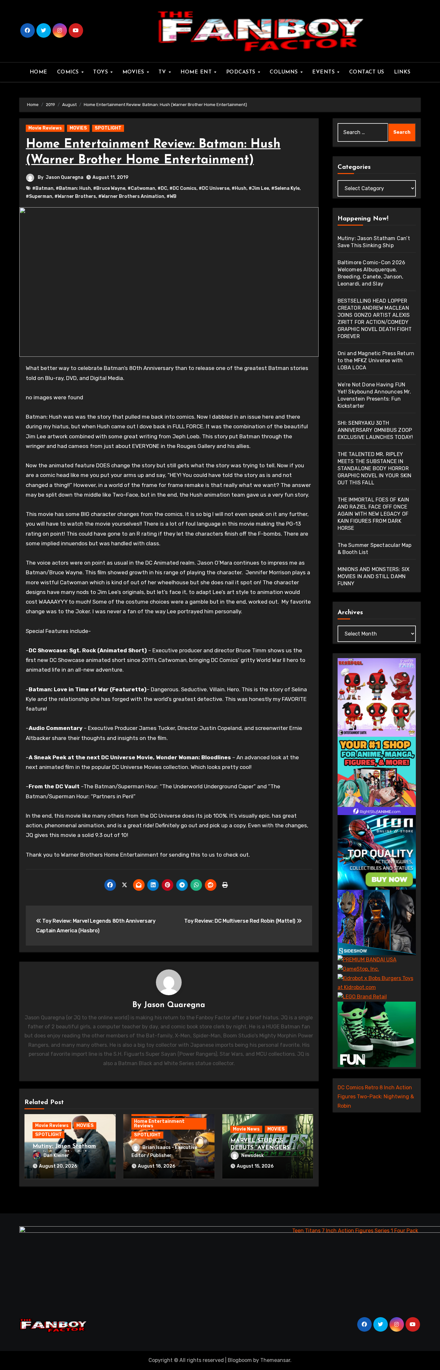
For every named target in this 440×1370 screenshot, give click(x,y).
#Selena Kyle (285, 188)
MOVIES (134, 72)
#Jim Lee (259, 188)
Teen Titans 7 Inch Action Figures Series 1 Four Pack (355, 1231)
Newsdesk (252, 1155)
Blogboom (240, 1360)
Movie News (246, 1129)
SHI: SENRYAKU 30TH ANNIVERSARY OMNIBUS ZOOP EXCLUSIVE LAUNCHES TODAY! (375, 430)
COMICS (69, 72)
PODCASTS (241, 72)
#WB (172, 196)
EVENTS (324, 72)
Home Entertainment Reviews (159, 1124)
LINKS (402, 72)
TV (163, 72)
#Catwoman (141, 188)
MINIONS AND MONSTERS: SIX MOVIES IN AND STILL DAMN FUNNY (374, 576)
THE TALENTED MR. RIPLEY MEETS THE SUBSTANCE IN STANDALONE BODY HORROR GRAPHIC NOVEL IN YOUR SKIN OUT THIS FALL (375, 468)
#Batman (42, 188)
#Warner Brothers (75, 196)
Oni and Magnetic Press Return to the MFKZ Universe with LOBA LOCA (376, 360)
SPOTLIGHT (108, 128)
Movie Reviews (45, 128)
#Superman (39, 196)
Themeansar (275, 1360)
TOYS (101, 72)
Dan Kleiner (56, 1155)
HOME (38, 72)
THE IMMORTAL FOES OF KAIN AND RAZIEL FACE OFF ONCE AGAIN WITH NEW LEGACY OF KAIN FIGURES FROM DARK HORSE (373, 514)
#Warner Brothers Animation (131, 196)
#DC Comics (182, 188)
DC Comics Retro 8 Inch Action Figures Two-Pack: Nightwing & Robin (376, 1096)
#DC (162, 188)
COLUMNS (285, 72)
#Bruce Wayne (109, 188)
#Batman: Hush (73, 188)
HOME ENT (197, 72)
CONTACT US (366, 72)
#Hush (239, 188)
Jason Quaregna (64, 177)
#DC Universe (214, 188)
